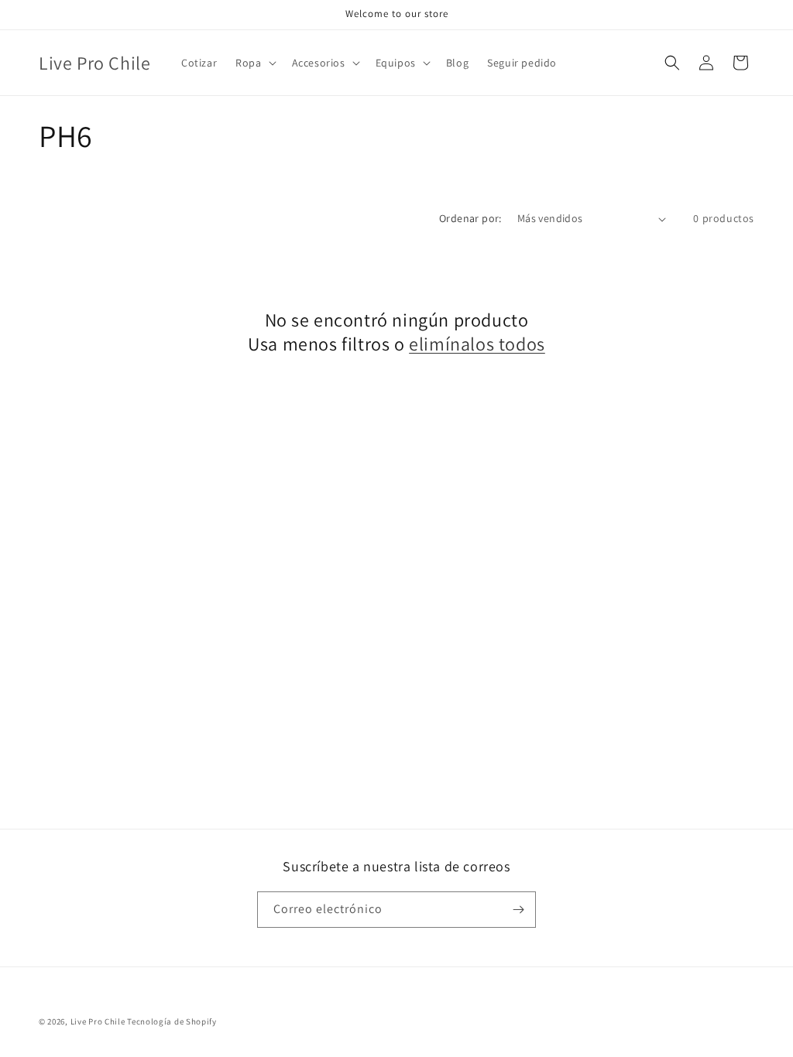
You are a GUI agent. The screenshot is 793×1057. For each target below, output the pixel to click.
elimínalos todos (477, 344)
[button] (254, 62)
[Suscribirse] (518, 909)
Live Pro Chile (97, 1021)
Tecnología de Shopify (172, 1021)
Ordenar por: (470, 218)
